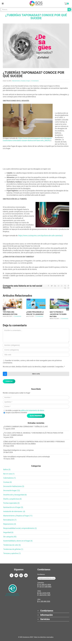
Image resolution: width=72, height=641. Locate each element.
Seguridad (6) (8, 532)
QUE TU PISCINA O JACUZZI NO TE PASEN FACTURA (58, 314)
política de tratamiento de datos (32, 410)
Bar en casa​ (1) (8, 474)
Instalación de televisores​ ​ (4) (14, 511)
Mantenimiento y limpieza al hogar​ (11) (17, 516)
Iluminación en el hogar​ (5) (13, 507)
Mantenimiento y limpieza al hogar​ (21, 80)
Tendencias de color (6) (12, 545)
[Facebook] (11, 575)
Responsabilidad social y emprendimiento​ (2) (20, 528)
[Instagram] (21, 575)
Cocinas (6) (7, 482)
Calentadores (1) (9, 478)
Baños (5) (6, 469)
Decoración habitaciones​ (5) (13, 486)
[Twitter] (16, 575)
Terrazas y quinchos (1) (12, 553)
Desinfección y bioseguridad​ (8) (15, 495)
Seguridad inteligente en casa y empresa (18, 450)
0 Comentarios (35, 80)
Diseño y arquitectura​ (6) (12, 499)
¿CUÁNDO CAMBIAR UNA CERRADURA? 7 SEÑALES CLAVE (25, 427)
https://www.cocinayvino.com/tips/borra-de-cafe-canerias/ (40, 236)
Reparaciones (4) (9, 524)
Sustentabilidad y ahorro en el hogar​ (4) (17, 541)
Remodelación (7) (9, 520)
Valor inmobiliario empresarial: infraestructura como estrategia (26, 457)
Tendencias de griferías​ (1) (13, 549)
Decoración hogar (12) (11, 490)
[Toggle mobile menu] (3, 4)
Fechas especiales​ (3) (11, 503)
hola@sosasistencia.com (46, 578)
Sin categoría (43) (9, 537)
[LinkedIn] (26, 575)
